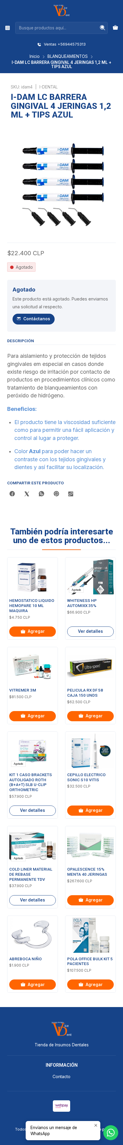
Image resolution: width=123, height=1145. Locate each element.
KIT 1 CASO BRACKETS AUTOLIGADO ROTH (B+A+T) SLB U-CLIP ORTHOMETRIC (30, 782)
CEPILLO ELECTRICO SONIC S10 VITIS (86, 777)
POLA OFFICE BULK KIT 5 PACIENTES (90, 961)
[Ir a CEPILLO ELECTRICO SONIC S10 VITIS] (90, 751)
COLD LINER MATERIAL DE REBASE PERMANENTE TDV (30, 874)
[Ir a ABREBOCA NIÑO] (32, 935)
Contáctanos (36, 318)
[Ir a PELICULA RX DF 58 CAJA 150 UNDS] (90, 666)
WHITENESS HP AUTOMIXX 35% (82, 603)
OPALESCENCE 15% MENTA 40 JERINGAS (87, 872)
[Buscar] (103, 28)
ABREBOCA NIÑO (25, 959)
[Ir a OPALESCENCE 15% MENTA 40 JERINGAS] (90, 845)
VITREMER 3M (22, 690)
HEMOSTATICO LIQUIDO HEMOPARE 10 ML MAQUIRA (31, 605)
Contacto (61, 1076)
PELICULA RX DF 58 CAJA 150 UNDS (85, 693)
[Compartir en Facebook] (12, 494)
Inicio (35, 57)
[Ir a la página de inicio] (61, 10)
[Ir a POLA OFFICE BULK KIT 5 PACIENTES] (90, 935)
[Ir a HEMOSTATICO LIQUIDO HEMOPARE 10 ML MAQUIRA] (32, 576)
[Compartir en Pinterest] (56, 494)
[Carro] (115, 28)
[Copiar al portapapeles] (71, 494)
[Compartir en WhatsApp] (41, 494)
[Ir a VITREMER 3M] (32, 666)
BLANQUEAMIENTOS (67, 57)
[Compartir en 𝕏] (27, 494)
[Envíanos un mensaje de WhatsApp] (110, 1132)
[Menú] (8, 27)
